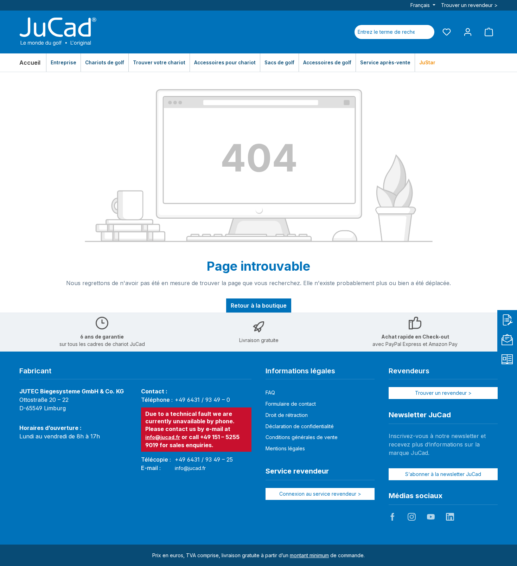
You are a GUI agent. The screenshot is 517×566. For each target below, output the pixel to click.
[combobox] (386, 32)
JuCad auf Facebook (392, 517)
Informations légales (300, 371)
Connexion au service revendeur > (320, 494)
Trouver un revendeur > (469, 5)
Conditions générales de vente (302, 437)
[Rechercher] (425, 32)
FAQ (270, 392)
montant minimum (309, 555)
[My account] (468, 32)
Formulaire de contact (291, 404)
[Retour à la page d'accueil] (58, 32)
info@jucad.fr (162, 437)
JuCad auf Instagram (411, 517)
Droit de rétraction (287, 415)
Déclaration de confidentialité (300, 426)
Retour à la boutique (259, 305)
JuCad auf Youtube (431, 517)
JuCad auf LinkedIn (450, 517)
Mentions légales (285, 448)
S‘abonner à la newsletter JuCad (443, 474)
